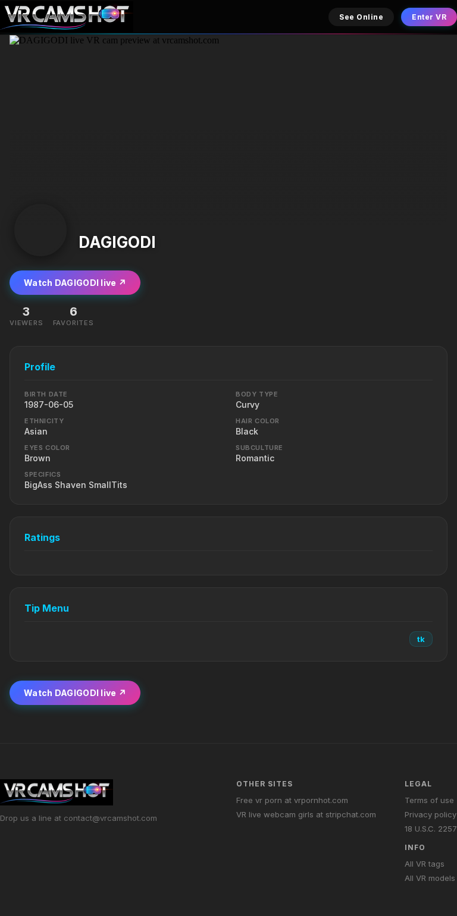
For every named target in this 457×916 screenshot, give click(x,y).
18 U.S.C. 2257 (431, 828)
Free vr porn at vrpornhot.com (292, 800)
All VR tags (425, 863)
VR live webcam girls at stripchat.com (306, 814)
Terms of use (429, 800)
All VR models (430, 878)
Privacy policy (430, 814)
